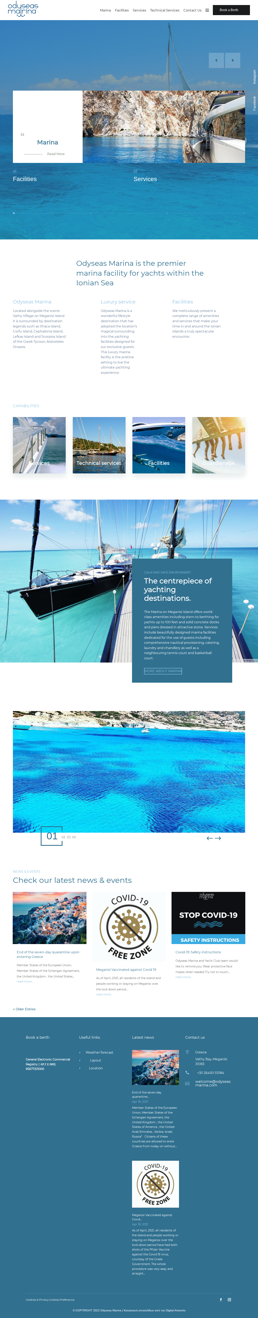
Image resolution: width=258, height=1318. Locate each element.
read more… (25, 981)
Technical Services (164, 10)
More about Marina (163, 671)
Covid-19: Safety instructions (198, 952)
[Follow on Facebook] (221, 1299)
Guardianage (219, 463)
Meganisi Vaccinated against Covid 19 (126, 970)
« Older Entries (24, 1009)
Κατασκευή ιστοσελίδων (139, 1310)
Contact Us (192, 10)
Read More (56, 154)
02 (63, 837)
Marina (105, 10)
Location (96, 1068)
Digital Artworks (175, 1310)
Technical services (99, 463)
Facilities (122, 10)
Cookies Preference (61, 1299)
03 (69, 837)
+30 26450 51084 (210, 1073)
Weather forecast (99, 1052)
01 (52, 836)
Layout (95, 1060)
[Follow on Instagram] (229, 1299)
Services (139, 10)
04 (74, 837)
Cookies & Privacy (37, 1299)
